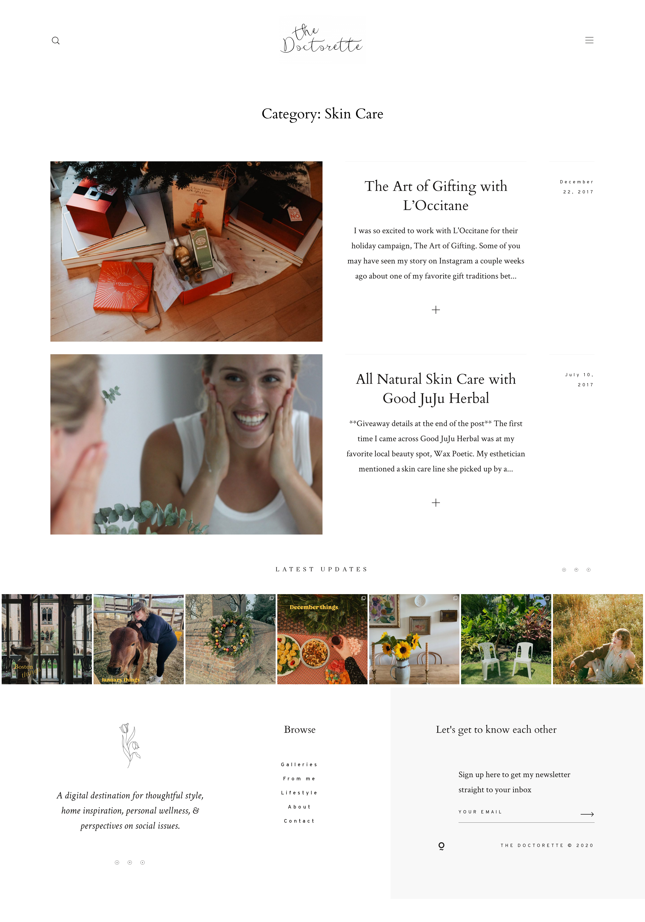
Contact (300, 821)
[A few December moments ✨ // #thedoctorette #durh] (322, 639)
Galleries (300, 765)
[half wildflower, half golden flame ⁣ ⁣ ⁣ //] (598, 639)
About (300, 807)
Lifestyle (300, 793)
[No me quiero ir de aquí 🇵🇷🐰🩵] (506, 639)
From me (300, 779)
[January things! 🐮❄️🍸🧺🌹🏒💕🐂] (139, 639)
